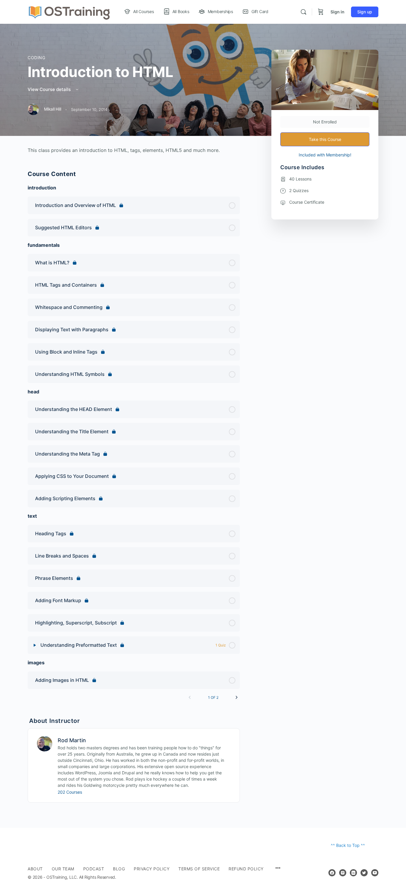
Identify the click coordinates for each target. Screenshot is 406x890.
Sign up (364, 11)
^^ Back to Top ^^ (348, 845)
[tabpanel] (134, 150)
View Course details (50, 89)
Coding (36, 57)
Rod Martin (72, 740)
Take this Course (325, 139)
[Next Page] (236, 697)
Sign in (337, 11)
